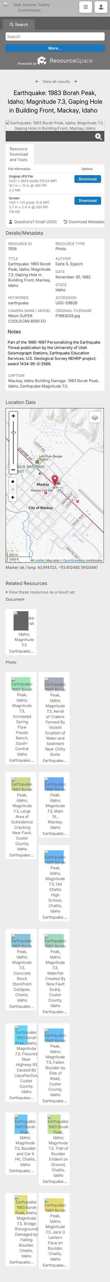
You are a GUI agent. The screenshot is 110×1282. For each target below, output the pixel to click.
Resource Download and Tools (19, 154)
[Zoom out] (13, 470)
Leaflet (39, 560)
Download (88, 179)
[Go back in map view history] (13, 497)
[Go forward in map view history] (13, 490)
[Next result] (75, 81)
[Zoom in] (13, 416)
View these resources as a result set (41, 592)
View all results (56, 81)
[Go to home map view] (13, 482)
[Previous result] (37, 81)
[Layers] (95, 417)
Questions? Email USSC (35, 221)
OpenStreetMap (74, 560)
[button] (55, 480)
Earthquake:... (22, 651)
